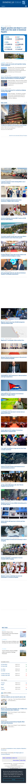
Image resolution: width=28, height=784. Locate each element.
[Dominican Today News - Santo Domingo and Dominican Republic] (13, 2)
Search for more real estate (14, 135)
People (2, 410)
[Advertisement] (12, 14)
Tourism (3, 62)
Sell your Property (23, 135)
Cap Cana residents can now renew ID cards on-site (13, 697)
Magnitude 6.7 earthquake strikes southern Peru (12, 340)
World (2, 338)
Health (2, 373)
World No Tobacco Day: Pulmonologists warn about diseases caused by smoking (10, 633)
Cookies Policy (22, 760)
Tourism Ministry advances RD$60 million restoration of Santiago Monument (9, 652)
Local (2, 26)
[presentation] (24, 102)
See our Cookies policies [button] (14, 776)
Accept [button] (13, 779)
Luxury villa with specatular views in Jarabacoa (11, 125)
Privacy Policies (16, 760)
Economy (3, 198)
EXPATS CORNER (7, 692)
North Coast (4, 234)
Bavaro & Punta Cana (6, 538)
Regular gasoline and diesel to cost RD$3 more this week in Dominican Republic (13, 30)
